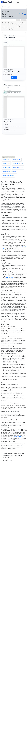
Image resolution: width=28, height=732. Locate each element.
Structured (9, 92)
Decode (14, 78)
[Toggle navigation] (18, 2)
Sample (9, 71)
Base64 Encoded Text (9, 45)
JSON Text (6, 95)
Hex (20, 92)
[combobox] (14, 7)
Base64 (24, 20)
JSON (19, 20)
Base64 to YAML (9, 258)
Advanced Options (8, 74)
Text (5, 92)
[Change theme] (14, 2)
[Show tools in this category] (25, 14)
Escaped (16, 92)
